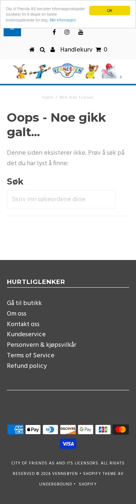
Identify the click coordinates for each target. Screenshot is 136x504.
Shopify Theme (99, 474)
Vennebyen (65, 474)
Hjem (48, 97)
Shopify (88, 484)
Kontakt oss (23, 324)
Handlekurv (83, 50)
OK (109, 10)
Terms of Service (30, 355)
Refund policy (27, 366)
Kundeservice (26, 334)
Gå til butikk (24, 303)
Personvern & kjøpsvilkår (41, 345)
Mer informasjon (63, 20)
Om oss (16, 314)
